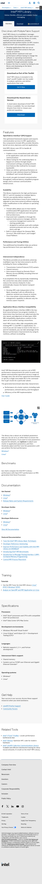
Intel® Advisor (8, 741)
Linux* (4, 454)
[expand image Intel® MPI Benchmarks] (38, 408)
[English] (34, 3)
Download (20, 24)
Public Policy (6, 798)
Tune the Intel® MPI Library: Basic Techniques (19, 541)
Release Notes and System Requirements (18, 501)
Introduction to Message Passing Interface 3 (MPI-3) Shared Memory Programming (21, 556)
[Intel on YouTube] (17, 807)
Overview (9, 24)
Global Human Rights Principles (15, 844)
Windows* (5, 451)
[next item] (40, 8)
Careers (4, 784)
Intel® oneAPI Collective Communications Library (20, 746)
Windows (6, 495)
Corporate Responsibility (11, 789)
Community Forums (10, 709)
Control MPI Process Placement (14, 560)
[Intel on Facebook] (2, 807)
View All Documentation (10, 529)
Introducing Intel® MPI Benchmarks (16, 552)
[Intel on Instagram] (22, 807)
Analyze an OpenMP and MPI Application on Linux (21, 590)
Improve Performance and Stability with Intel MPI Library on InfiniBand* (21, 548)
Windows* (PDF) (14, 587)
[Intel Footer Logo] (6, 864)
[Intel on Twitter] (7, 807)
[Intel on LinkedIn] (12, 807)
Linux (5, 498)
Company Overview (9, 765)
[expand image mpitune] (38, 342)
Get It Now (21, 87)
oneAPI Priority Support (12, 706)
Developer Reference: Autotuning (15, 544)
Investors (5, 779)
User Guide (6, 396)
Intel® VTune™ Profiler (11, 736)
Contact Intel (6, 769)
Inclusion (5, 794)
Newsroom (5, 774)
